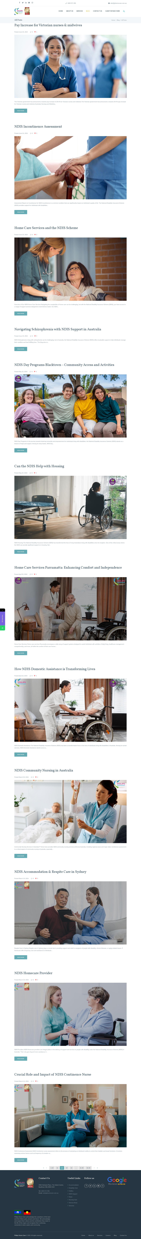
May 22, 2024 (23, 371)
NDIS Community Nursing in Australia (43, 770)
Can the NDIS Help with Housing (39, 466)
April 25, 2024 (23, 574)
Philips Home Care (20, 1235)
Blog (118, 20)
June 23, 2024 (23, 234)
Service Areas (73, 1202)
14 (71, 1168)
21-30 (81, 1168)
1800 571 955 (71, 3)
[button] (124, 11)
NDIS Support (73, 1194)
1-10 (52, 1168)
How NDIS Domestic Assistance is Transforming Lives (54, 669)
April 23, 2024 (23, 676)
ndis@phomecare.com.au (118, 3)
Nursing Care (73, 1199)
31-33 (88, 1168)
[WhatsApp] (2, 628)
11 (57, 1168)
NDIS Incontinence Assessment (38, 126)
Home (113, 20)
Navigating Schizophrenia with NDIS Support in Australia (57, 329)
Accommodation (74, 1185)
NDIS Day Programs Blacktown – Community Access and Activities (64, 365)
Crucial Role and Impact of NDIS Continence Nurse (52, 1074)
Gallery (71, 1191)
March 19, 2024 (24, 878)
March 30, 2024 (24, 777)
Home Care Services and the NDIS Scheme (46, 228)
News (70, 1197)
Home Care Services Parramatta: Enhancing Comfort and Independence (68, 567)
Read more (20, 110)
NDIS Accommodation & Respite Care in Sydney (50, 872)
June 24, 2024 (23, 133)
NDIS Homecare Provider (33, 973)
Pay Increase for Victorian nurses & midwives (48, 25)
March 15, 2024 (24, 1081)
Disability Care (73, 1188)
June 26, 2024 (23, 32)
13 (66, 1168)
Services (71, 1205)
